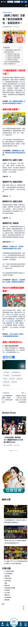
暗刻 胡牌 (11, 378)
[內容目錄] (20, 48)
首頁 (2, 625)
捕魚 (6, 583)
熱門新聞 (7, 590)
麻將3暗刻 (14, 382)
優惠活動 (7, 576)
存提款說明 (8, 578)
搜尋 (3, 604)
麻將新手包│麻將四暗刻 (13, 56)
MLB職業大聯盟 (9, 571)
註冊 (26, 1)
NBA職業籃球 (9, 573)
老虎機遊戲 (8, 597)
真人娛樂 (7, 592)
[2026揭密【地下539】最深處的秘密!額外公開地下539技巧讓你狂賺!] (15, 552)
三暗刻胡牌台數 (15, 372)
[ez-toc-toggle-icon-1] (19, 47)
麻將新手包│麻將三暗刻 (13, 54)
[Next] (23, 433)
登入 (22, 1)
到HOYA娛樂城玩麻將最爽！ (13, 62)
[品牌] (21, 623)
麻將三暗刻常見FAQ (10, 64)
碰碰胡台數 (6, 382)
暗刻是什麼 (19, 378)
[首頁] (2, 623)
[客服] (26, 623)
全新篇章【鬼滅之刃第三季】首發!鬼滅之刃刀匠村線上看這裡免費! (21, 397)
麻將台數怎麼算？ (10, 52)
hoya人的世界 (8, 445)
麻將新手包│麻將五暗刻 (14, 58)
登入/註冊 (14, 625)
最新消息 (10, 12)
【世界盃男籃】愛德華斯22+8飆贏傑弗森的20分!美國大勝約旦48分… (13, 440)
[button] (26, 5)
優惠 (7, 625)
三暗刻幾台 (6, 372)
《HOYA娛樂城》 (14, 314)
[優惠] (7, 623)
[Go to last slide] (4, 433)
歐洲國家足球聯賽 (10, 588)
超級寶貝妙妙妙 (8, 26)
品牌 (20, 625)
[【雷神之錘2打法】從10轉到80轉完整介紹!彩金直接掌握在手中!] (15, 532)
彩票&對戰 (4, 12)
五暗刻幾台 (6, 375)
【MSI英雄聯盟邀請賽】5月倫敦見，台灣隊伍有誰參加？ (7, 397)
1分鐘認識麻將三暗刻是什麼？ (12, 50)
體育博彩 (7, 600)
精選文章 (7, 595)
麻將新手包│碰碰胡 (12, 59)
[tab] (10, 450)
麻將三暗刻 (6, 385)
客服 (25, 625)
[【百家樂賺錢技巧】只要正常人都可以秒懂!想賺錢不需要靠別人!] (15, 511)
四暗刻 (5, 378)
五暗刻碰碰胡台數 (16, 375)
